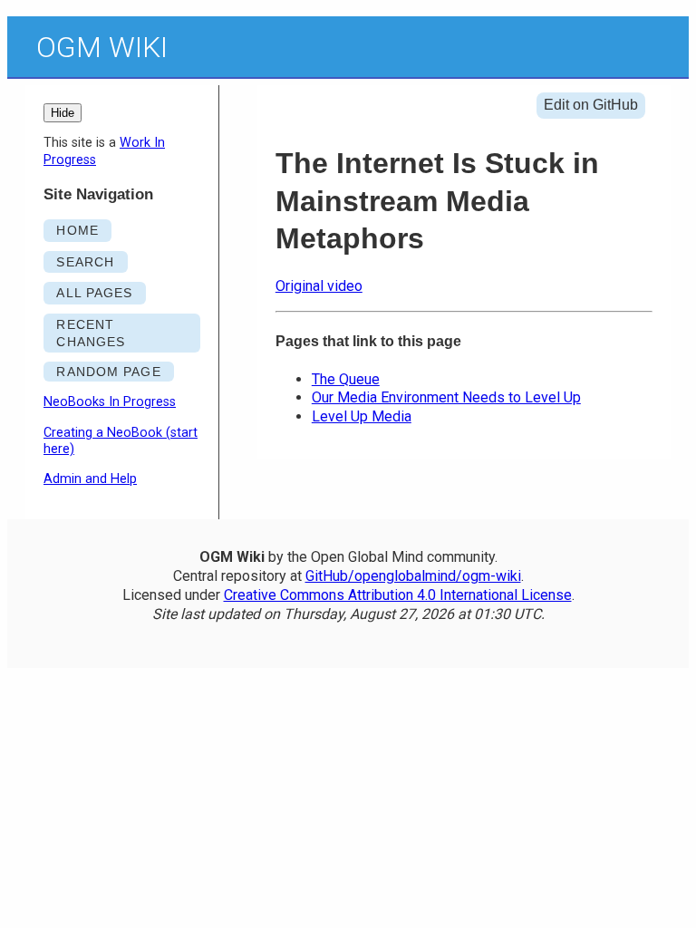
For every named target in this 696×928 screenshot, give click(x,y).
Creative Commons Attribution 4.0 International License (398, 595)
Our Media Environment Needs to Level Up (446, 397)
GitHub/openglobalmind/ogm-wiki (413, 576)
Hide (62, 113)
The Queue (346, 379)
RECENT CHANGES (90, 333)
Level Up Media (361, 416)
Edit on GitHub (591, 104)
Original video (319, 286)
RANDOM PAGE (108, 371)
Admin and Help (90, 479)
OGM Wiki (102, 47)
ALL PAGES (94, 292)
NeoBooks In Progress (110, 402)
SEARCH (85, 262)
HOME (77, 230)
